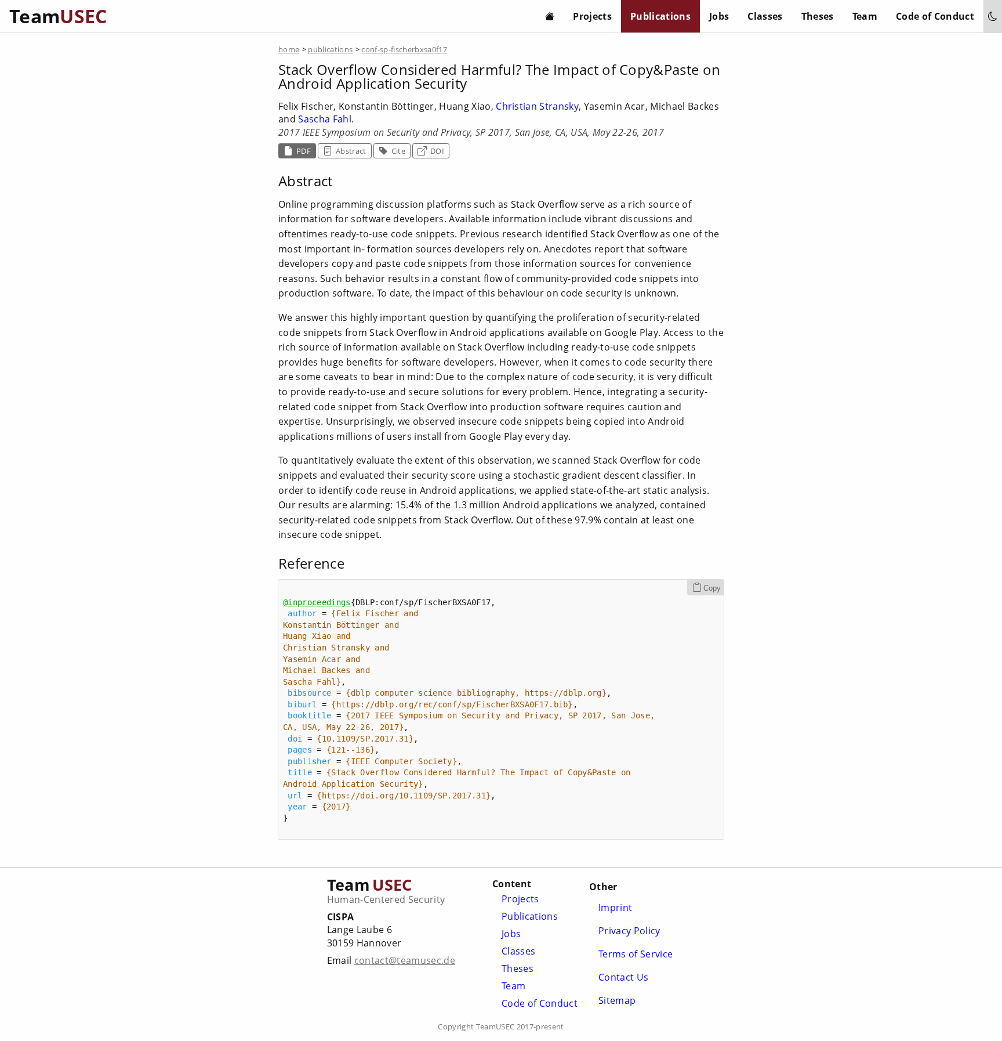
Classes (764, 16)
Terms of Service (635, 954)
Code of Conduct (935, 16)
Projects (592, 16)
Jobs (719, 16)
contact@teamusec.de (404, 960)
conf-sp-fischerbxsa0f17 (404, 49)
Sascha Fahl (324, 119)
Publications (660, 16)
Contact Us (623, 977)
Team (864, 16)
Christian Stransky (537, 106)
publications (330, 49)
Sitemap (617, 1000)
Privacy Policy (629, 930)
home (288, 49)
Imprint (615, 907)
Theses (817, 16)
